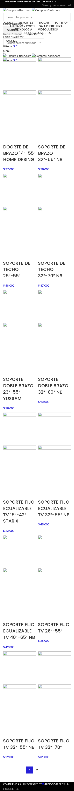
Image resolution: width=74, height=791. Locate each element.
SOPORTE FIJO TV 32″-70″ (53, 744)
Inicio (7, 34)
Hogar (18, 34)
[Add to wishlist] (8, 139)
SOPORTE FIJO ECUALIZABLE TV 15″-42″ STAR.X (18, 511)
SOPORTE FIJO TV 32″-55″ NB (19, 744)
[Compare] (30, 128)
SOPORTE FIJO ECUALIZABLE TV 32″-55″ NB (53, 508)
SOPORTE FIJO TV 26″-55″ (53, 627)
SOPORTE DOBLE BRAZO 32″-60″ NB (53, 385)
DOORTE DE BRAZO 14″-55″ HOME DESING (19, 153)
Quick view (19, 128)
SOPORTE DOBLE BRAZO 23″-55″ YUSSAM (18, 388)
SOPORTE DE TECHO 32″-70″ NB (51, 269)
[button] (8, 128)
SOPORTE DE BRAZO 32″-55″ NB (51, 153)
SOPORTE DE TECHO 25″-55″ (16, 269)
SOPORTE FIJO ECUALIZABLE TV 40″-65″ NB (19, 630)
